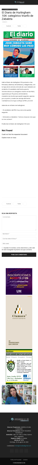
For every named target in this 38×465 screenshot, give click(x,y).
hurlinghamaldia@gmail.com (23, 446)
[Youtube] (26, 451)
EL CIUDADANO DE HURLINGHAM (9, 9)
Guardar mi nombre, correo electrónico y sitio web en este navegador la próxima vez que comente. (18, 249)
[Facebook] (12, 451)
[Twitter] (21, 451)
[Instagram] (16, 451)
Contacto (25, 459)
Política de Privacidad (16, 459)
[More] (25, 26)
